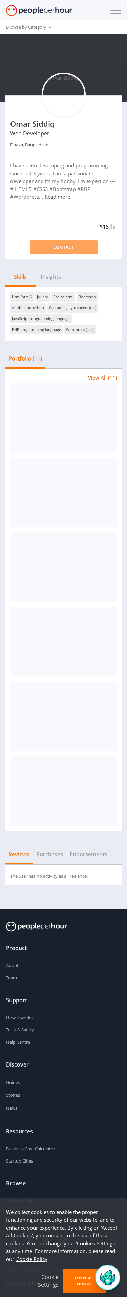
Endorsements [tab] (88, 854)
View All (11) (102, 377)
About (12, 965)
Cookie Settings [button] (48, 1280)
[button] (114, 10)
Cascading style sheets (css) (72, 307)
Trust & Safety (20, 1030)
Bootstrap (87, 296)
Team (11, 978)
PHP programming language (36, 329)
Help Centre (18, 1042)
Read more (57, 196)
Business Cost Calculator (30, 1149)
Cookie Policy (31, 1258)
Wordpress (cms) (80, 329)
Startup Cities (19, 1161)
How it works (19, 1017)
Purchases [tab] (49, 854)
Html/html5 (22, 296)
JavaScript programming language (41, 318)
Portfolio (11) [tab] (25, 358)
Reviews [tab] (18, 854)
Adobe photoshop (28, 307)
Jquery (42, 296)
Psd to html (63, 296)
